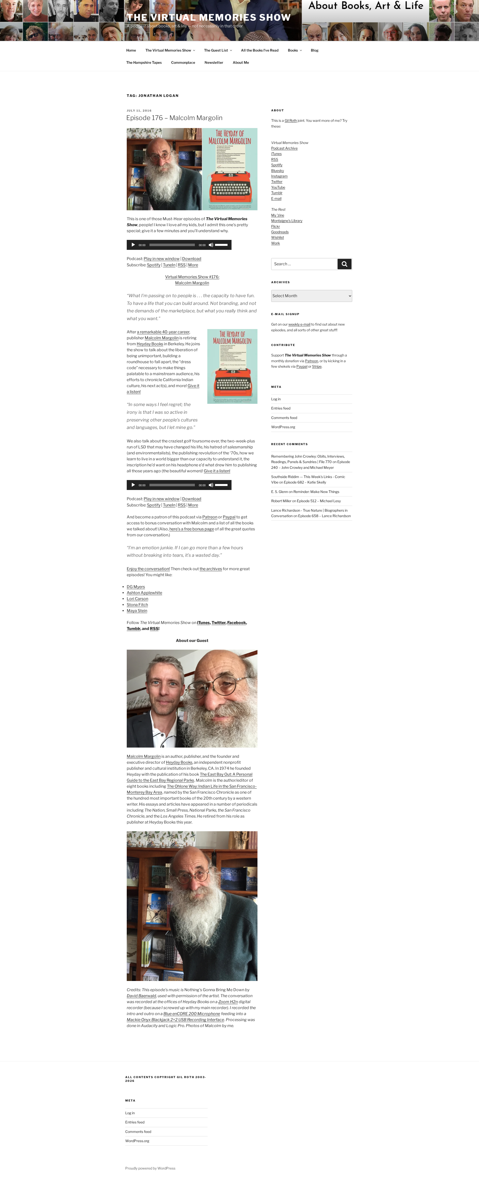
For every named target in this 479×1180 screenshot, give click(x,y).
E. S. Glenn (279, 491)
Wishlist (277, 237)
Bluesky (277, 170)
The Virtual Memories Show (209, 17)
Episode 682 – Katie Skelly (305, 482)
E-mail (276, 198)
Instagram (279, 176)
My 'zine (277, 215)
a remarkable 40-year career (163, 332)
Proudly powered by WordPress (150, 1168)
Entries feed (280, 408)
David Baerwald (141, 995)
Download (191, 258)
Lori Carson (137, 598)
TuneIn (169, 265)
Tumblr (133, 628)
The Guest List (216, 50)
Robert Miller (281, 501)
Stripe (317, 366)
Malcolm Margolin (162, 338)
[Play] (133, 244)
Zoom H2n (228, 1001)
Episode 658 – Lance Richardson (324, 516)
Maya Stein (137, 610)
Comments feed (284, 418)
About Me (241, 62)
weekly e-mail (299, 324)
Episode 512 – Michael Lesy (319, 501)
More (193, 265)
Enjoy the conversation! (148, 568)
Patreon (209, 517)
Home (131, 50)
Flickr (275, 226)
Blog (315, 50)
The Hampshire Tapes (144, 62)
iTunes (203, 622)
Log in (276, 399)
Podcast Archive (284, 148)
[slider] (222, 244)
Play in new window (162, 258)
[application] (179, 245)
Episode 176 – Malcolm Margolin (174, 118)
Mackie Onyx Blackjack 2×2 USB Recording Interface (175, 1019)
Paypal (229, 517)
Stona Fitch (137, 604)
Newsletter (214, 62)
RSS (182, 265)
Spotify (153, 265)
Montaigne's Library (286, 220)
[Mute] (211, 244)
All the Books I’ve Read (259, 50)
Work (275, 243)
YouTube (278, 187)
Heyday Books (150, 344)
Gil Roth (291, 120)
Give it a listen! (217, 471)
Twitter (219, 622)
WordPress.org (283, 427)
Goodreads (280, 232)
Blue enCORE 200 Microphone (191, 1013)
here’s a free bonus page (191, 529)
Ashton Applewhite (144, 592)
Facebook (236, 622)
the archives (211, 568)
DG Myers (136, 586)
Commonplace (183, 62)
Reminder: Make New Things (316, 491)
